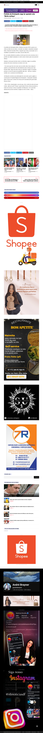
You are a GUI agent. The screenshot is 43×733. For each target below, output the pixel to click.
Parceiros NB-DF (15, 2)
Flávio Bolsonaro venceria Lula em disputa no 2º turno (16, 28)
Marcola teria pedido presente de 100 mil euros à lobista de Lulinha (18, 30)
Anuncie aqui (22, 2)
